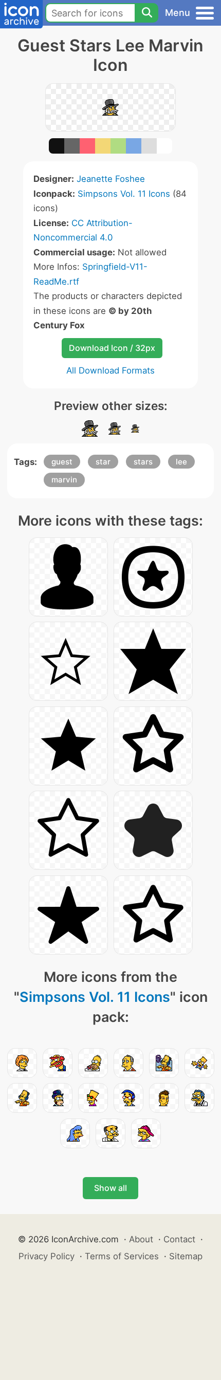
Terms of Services (122, 1256)
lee (181, 462)
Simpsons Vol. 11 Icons (124, 194)
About (141, 1239)
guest (61, 462)
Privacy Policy (47, 1256)
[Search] (146, 13)
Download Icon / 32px (112, 348)
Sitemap (185, 1256)
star (103, 462)
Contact (179, 1239)
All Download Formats (110, 370)
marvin (64, 479)
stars (143, 462)
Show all (110, 1188)
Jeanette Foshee (111, 179)
